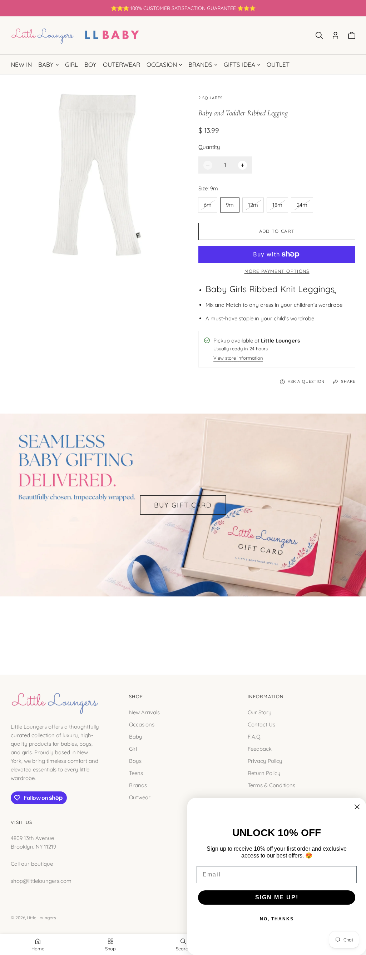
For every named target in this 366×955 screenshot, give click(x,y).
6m (210, 206)
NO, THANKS (277, 918)
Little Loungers (41, 917)
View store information (238, 358)
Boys (135, 761)
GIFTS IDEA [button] (239, 64)
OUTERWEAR (121, 64)
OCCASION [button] (162, 64)
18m (280, 206)
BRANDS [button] (200, 64)
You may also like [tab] (183, 627)
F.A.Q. (255, 736)
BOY (90, 64)
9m (230, 204)
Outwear (139, 797)
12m (255, 206)
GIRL (71, 64)
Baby (135, 736)
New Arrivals (144, 712)
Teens (136, 773)
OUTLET (278, 64)
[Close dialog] (357, 806)
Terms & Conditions (271, 785)
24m (304, 206)
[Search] (319, 35)
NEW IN (21, 64)
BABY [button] (46, 64)
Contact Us (261, 724)
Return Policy (264, 773)
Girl (133, 748)
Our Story (260, 712)
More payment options (277, 271)
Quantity (209, 147)
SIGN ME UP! (276, 897)
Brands (138, 785)
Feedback (260, 748)
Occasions (141, 724)
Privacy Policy (265, 761)
